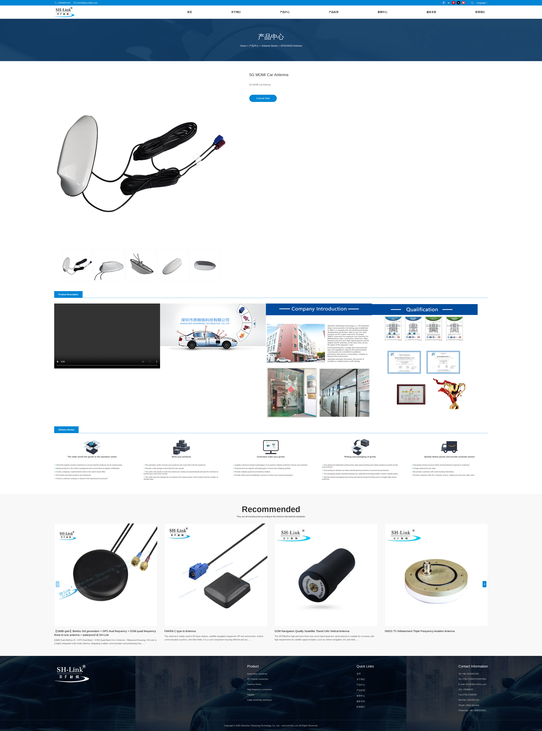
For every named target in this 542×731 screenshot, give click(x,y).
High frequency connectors (259, 689)
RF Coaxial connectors (257, 679)
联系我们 (480, 12)
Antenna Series (270, 45)
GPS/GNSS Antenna (291, 45)
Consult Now (263, 98)
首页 (189, 12)
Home (243, 45)
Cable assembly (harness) (259, 700)
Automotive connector (257, 674)
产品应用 (333, 12)
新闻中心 (382, 12)
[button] (484, 584)
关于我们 (236, 12)
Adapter (250, 694)
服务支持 (431, 12)
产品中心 (285, 12)
